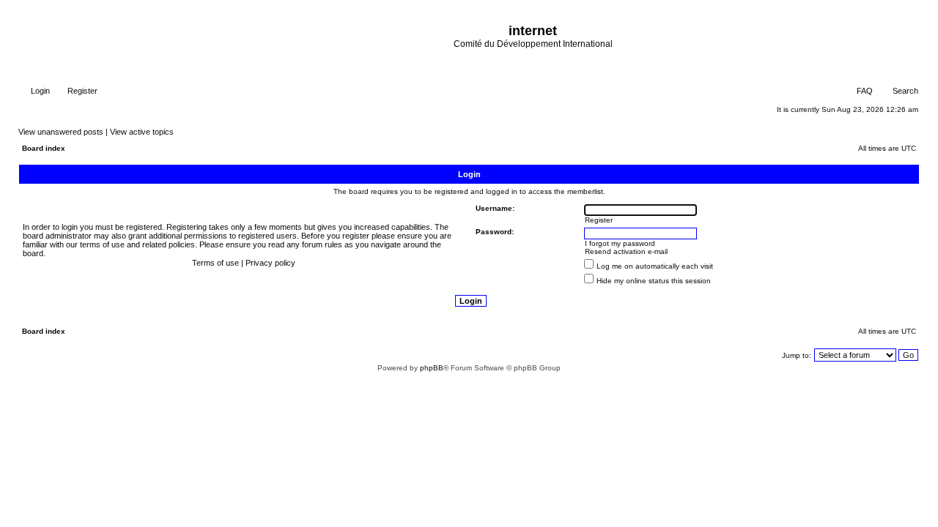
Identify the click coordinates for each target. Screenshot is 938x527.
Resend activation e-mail (626, 251)
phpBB (431, 368)
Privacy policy (270, 262)
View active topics (142, 131)
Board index (43, 148)
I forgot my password (620, 243)
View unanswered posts (60, 131)
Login (39, 90)
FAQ (863, 90)
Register (81, 90)
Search (904, 90)
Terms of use (215, 262)
